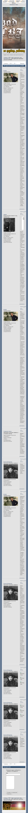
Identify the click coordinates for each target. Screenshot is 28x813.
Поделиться (22, 67)
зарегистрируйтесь (19, 54)
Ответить (22, 63)
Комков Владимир (8, 461)
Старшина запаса (7, 431)
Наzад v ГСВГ (7, 57)
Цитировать (22, 209)
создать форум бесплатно (20, 801)
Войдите (12, 54)
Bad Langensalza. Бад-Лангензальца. (13, 799)
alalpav (5, 214)
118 (14, 63)
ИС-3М (5, 70)
